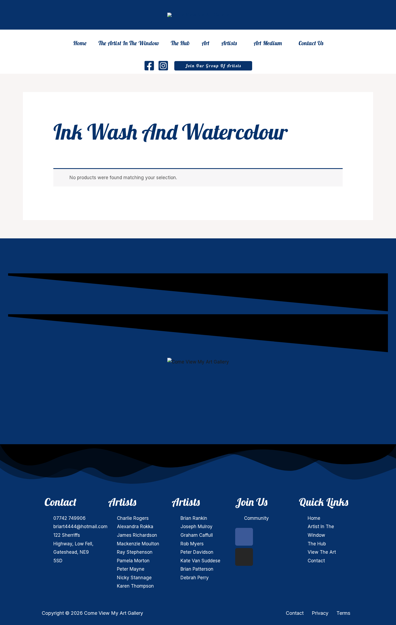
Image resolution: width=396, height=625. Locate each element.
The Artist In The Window (128, 43)
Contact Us (310, 43)
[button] (213, 66)
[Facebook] (149, 65)
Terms (343, 613)
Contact (295, 613)
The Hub (180, 43)
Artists (229, 44)
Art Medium (267, 44)
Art (205, 43)
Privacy (320, 613)
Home (79, 43)
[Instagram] (163, 65)
